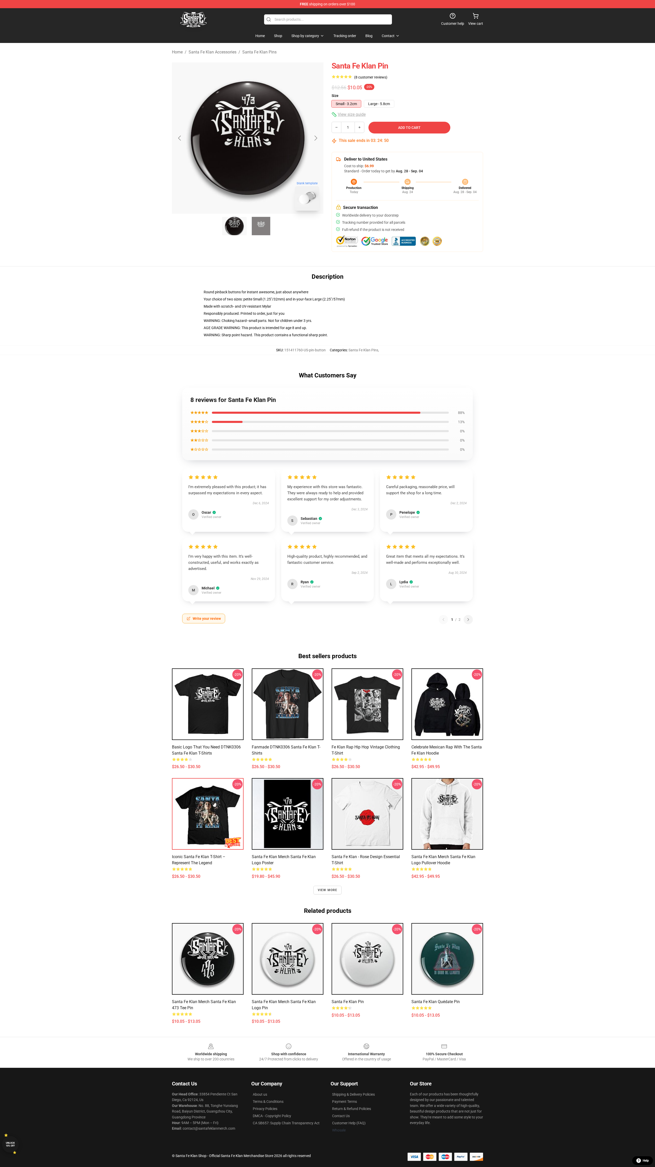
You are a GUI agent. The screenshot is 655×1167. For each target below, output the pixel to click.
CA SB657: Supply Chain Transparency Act (286, 1123)
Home (177, 52)
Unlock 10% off (10, 1144)
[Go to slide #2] (261, 226)
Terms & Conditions (268, 1101)
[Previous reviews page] (443, 619)
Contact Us (341, 1116)
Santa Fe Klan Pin (348, 1001)
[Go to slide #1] (234, 226)
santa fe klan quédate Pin (435, 1001)
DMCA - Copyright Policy (272, 1116)
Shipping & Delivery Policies (353, 1094)
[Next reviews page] (468, 619)
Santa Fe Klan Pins (259, 52)
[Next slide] (315, 138)
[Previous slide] (179, 138)
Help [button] (646, 1160)
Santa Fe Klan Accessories (212, 52)
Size (335, 96)
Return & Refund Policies (351, 1109)
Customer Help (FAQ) (349, 1123)
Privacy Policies (265, 1109)
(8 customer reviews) (370, 77)
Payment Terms (344, 1101)
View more (327, 890)
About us (260, 1094)
